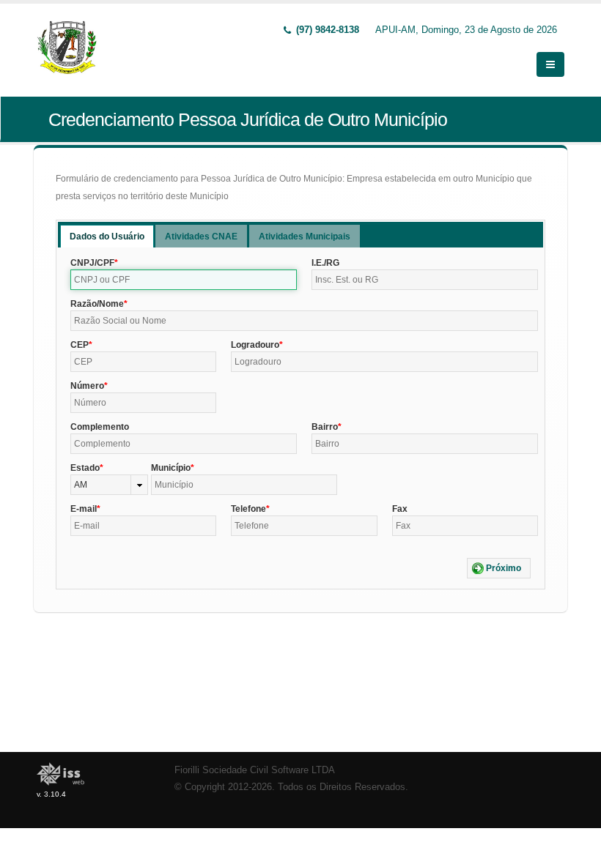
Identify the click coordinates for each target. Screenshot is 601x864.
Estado (85, 468)
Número (87, 386)
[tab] (107, 236)
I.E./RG (325, 263)
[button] (499, 568)
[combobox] (109, 484)
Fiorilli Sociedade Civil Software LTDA (254, 770)
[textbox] (183, 279)
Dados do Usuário (107, 236)
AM (80, 485)
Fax (400, 509)
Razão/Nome (97, 304)
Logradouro (255, 345)
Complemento (99, 427)
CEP (79, 345)
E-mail (83, 509)
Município (171, 468)
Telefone (248, 509)
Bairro (324, 427)
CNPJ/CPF (92, 263)
